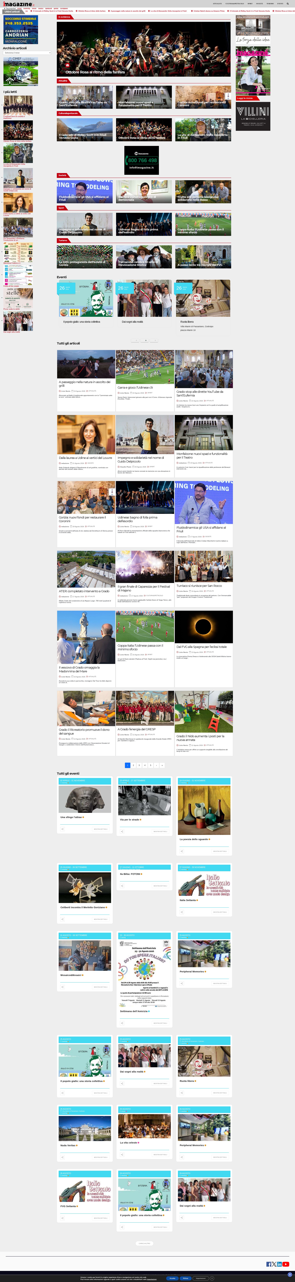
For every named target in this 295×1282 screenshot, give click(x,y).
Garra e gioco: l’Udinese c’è (135, 387)
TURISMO (270, 4)
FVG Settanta (187, 321)
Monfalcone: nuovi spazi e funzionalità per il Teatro (76, 104)
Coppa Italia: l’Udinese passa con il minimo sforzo (141, 231)
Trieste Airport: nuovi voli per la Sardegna (199, 263)
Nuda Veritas (67, 1145)
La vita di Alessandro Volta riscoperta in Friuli (143, 136)
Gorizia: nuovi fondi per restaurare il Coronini (142, 104)
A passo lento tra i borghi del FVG (140, 265)
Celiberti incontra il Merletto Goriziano (82, 907)
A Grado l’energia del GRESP (136, 729)
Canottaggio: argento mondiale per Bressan (202, 231)
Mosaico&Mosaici (70, 975)
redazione (65, 463)
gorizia (56, 8)
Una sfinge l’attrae (71, 817)
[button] (288, 4)
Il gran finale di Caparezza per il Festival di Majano (199, 136)
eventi (19, 8)
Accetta (172, 1278)
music (123, 1111)
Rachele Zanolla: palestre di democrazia (77, 198)
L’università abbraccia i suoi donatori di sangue (202, 198)
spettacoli (48, 8)
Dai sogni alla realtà (131, 1071)
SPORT (250, 4)
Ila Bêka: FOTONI (130, 874)
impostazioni (151, 1279)
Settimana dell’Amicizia (134, 1011)
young (124, 937)
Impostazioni (201, 1278)
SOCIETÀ (259, 4)
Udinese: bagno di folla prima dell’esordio (79, 231)
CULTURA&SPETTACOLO (235, 4)
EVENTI (280, 4)
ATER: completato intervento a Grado (203, 105)
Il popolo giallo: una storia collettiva (81, 1081)
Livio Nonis (65, 391)
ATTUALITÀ (217, 4)
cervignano (64, 8)
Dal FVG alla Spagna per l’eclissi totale (202, 647)
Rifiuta (185, 1278)
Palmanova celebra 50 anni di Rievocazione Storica (78, 263)
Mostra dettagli (101, 829)
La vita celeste (71, 321)
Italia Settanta (188, 900)
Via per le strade (129, 819)
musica (40, 8)
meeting (64, 783)
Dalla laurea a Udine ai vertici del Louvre (85, 458)
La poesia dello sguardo (194, 839)
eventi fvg (27, 8)
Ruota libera (187, 1081)
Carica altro (144, 1243)
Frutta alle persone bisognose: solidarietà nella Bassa (138, 198)
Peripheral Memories (133, 321)
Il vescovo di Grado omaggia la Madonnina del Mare (79, 669)
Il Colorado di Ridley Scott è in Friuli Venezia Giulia (108, 72)
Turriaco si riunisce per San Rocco (199, 586)
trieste (34, 8)
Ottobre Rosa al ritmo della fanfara (82, 137)
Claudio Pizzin (125, 467)
